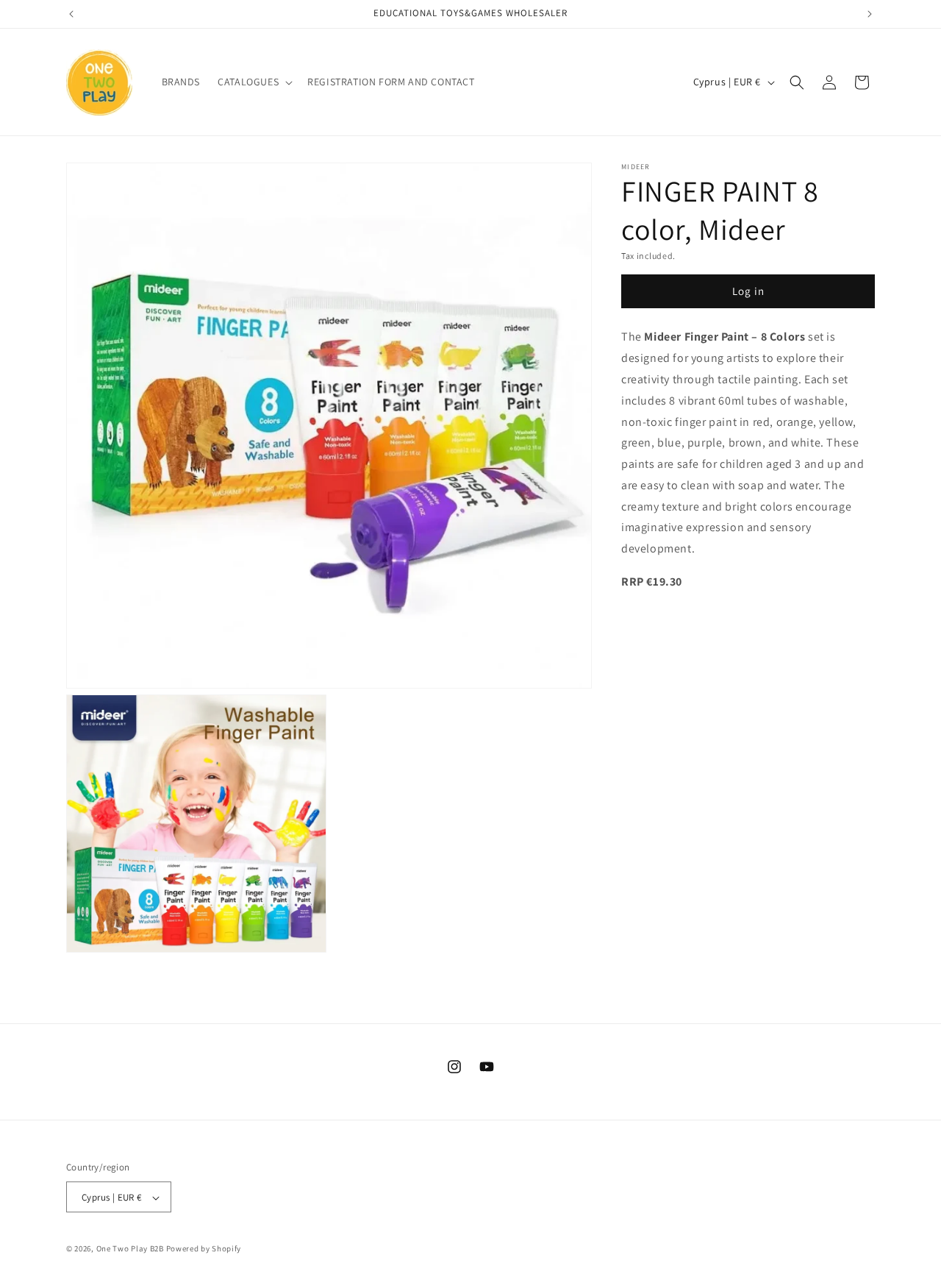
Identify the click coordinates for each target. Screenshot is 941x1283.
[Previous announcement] (71, 14)
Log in (748, 292)
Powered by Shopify (204, 1249)
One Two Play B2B (130, 1249)
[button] (253, 81)
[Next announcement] (870, 14)
